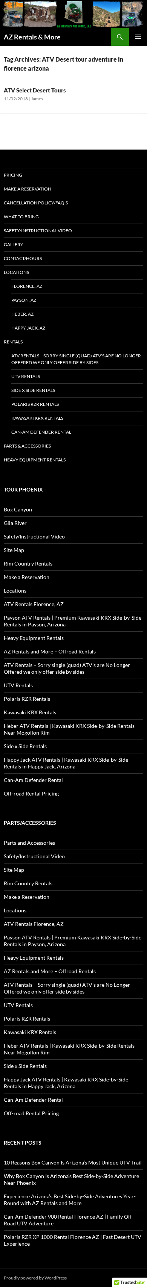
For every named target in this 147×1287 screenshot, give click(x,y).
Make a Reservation (27, 189)
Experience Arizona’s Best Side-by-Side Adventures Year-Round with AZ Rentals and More (70, 1199)
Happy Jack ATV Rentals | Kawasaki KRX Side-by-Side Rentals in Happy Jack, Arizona (66, 763)
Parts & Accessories (27, 446)
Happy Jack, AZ (28, 328)
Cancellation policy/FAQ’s (36, 203)
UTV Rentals (25, 376)
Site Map (14, 550)
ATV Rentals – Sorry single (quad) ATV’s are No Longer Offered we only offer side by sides (76, 359)
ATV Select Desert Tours (35, 90)
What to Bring (21, 216)
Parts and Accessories (29, 842)
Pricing (13, 175)
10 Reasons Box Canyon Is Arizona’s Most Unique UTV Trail (73, 1162)
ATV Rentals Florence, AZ (34, 604)
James (37, 98)
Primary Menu (138, 37)
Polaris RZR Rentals (35, 404)
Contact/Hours (23, 258)
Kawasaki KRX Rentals (37, 418)
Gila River (15, 523)
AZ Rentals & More (32, 37)
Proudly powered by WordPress (35, 1278)
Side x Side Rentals (33, 390)
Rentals (13, 342)
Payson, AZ (23, 300)
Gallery (13, 244)
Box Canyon (18, 509)
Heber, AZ (22, 314)
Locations (16, 272)
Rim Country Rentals (28, 563)
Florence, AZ (26, 286)
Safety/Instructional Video (38, 230)
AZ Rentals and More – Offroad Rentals (50, 651)
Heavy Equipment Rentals (35, 460)
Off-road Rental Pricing (31, 793)
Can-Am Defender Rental (41, 432)
